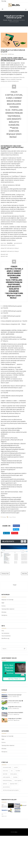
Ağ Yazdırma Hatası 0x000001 (15, 712)
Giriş (3, 630)
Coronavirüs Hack (7, 767)
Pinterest (15, 533)
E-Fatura (14, 517)
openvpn (5, 783)
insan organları (17, 780)
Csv (12, 770)
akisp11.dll (3, 248)
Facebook (17, 525)
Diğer (3, 602)
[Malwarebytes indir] (5, 810)
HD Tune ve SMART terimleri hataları (14, 555)
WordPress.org (5, 638)
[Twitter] (4, 1)
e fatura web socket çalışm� (15, 700)
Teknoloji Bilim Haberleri (8, 609)
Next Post (24, 573)
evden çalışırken (6, 777)
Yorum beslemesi (6, 636)
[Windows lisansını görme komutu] (11, 805)
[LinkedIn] (2, 1)
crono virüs (5, 770)
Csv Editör (18, 770)
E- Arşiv (10, 517)
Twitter (16, 529)
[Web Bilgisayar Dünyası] (14, 5)
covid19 (16, 767)
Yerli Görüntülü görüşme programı (11, 790)
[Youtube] (5, 1)
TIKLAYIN (18, 158)
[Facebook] (1, 1)
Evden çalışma (13, 774)
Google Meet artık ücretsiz (14, 706)
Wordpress (4, 615)
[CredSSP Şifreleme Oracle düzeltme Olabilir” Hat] (5, 805)
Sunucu (4, 606)
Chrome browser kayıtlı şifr (15, 694)
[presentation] (22, 541)
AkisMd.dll (4, 251)
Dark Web (5, 774)
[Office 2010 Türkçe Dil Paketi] (11, 810)
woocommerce (6, 787)
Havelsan (15, 777)
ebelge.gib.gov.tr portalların (15, 718)
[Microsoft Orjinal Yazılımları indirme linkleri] (23, 805)
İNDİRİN (8, 379)
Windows (4, 517)
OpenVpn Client (13, 783)
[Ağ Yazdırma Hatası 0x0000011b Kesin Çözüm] (17, 805)
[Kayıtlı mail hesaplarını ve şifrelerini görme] (17, 810)
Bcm (16, 832)
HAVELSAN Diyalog (7, 780)
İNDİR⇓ (9, 147)
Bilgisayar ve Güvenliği (7, 599)
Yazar (14, 585)
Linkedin (7, 533)
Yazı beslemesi (5, 633)
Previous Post (5, 573)
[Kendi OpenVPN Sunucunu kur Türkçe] (5, 815)
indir (6, 254)
